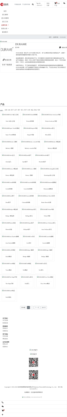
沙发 (9, 110)
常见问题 (5, 336)
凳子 (25, 110)
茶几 (22, 110)
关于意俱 (5, 320)
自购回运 (5, 331)
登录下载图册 (7, 65)
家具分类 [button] (4, 28)
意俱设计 (5, 328)
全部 (6, 110)
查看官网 (8, 60)
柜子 (12, 110)
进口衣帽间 (5, 18)
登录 (48, 3)
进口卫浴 (5, 21)
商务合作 (5, 344)
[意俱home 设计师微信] (64, 3)
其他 (35, 110)
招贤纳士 (5, 346)
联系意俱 (5, 323)
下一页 (37, 307)
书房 (38, 110)
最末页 (44, 307)
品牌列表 (55, 37)
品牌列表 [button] (4, 25)
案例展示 (5, 32)
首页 (5, 11)
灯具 (28, 110)
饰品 (32, 110)
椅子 (19, 110)
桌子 (15, 110)
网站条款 (5, 338)
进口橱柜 (5, 14)
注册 (48, 5)
